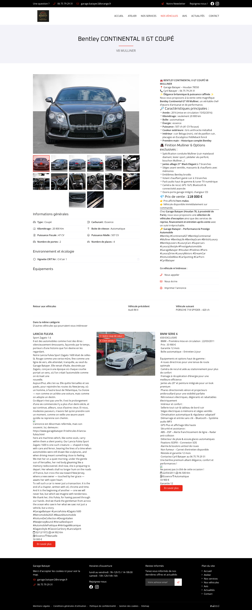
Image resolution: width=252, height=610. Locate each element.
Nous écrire (170, 281)
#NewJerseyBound (43, 521)
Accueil (119, 16)
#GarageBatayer (42, 511)
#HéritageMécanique (69, 525)
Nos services (148, 16)
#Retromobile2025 (43, 514)
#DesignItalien (65, 518)
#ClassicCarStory (57, 528)
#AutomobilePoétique (45, 525)
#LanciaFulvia (58, 511)
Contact (214, 16)
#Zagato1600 (74, 511)
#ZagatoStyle (40, 528)
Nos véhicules (169, 16)
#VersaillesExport (63, 521)
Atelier (132, 16)
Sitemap (145, 606)
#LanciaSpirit (74, 528)
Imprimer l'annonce (175, 288)
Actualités (197, 16)
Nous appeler (171, 274)
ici (65, 571)
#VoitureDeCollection (45, 518)
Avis (184, 16)
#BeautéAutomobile (65, 514)
